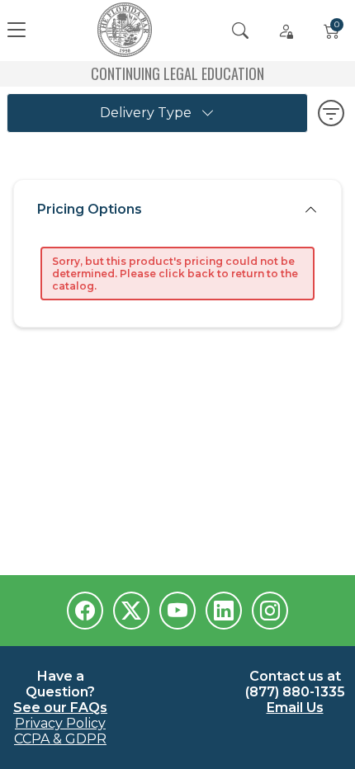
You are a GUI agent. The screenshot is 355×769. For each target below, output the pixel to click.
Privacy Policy (60, 723)
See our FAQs (60, 707)
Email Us (295, 707)
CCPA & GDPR (60, 739)
